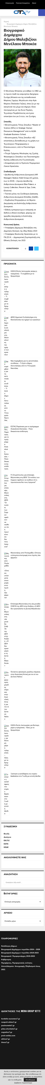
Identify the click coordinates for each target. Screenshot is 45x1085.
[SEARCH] (38, 882)
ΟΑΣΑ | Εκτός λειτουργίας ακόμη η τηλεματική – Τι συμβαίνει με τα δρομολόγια (24, 273)
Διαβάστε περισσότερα (23, 1083)
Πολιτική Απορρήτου (23, 3)
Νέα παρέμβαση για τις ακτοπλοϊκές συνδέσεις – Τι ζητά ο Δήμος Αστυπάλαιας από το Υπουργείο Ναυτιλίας (24, 364)
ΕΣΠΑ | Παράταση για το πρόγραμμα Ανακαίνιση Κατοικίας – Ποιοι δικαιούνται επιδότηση (25, 429)
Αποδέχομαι (30, 1080)
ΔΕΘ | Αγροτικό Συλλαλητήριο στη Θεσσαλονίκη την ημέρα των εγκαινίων (25, 318)
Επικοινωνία (10, 3)
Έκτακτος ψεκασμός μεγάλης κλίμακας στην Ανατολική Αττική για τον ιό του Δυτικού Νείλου (25, 674)
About (34, 3)
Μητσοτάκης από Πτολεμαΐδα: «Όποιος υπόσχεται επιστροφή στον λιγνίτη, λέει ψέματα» (26, 555)
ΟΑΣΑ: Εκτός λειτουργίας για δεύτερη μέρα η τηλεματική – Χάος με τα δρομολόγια (25, 728)
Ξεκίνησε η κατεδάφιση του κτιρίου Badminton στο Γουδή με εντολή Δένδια (25, 775)
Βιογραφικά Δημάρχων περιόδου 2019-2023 (20, 953)
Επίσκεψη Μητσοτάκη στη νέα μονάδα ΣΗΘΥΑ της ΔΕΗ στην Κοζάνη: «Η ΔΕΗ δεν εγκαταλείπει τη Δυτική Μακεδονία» (25, 606)
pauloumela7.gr (7, 1027)
